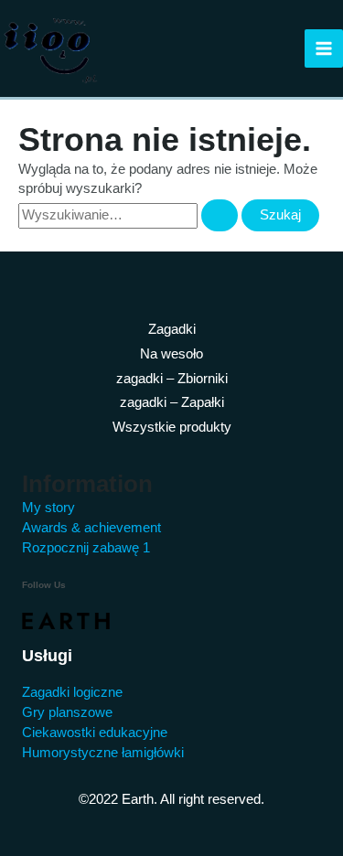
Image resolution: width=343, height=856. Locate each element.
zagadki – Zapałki (172, 402)
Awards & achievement (91, 527)
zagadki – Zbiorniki (172, 378)
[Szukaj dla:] (129, 215)
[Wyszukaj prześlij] (219, 215)
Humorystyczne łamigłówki (103, 752)
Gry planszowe (67, 712)
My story (48, 507)
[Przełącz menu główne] (324, 48)
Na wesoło (171, 354)
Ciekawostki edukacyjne (94, 732)
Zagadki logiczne (72, 692)
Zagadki (172, 329)
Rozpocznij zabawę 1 (86, 547)
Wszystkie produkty (172, 427)
